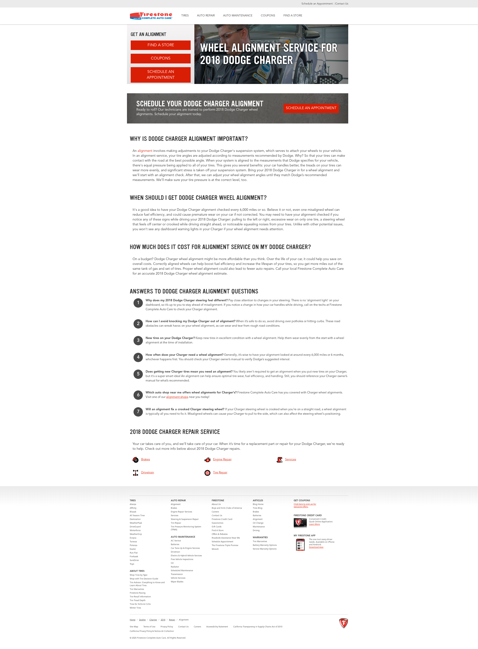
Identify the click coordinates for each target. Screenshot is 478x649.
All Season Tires (137, 516)
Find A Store (161, 45)
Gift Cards (216, 527)
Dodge (142, 620)
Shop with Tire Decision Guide (144, 579)
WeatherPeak (136, 523)
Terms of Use (149, 627)
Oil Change (258, 523)
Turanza (133, 542)
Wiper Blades (177, 582)
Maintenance (259, 527)
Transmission (177, 574)
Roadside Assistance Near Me (226, 538)
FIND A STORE (292, 15)
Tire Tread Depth (137, 601)
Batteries (175, 545)
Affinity (133, 508)
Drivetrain (175, 552)
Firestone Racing (137, 593)
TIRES (185, 15)
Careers (215, 512)
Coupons (160, 58)
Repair (172, 620)
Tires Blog (257, 508)
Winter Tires (135, 608)
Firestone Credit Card (222, 519)
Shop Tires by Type (138, 575)
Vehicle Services (178, 578)
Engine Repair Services (181, 512)
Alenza (133, 504)
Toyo (132, 564)
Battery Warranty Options (265, 545)
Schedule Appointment (222, 542)
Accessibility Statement (217, 627)
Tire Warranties (137, 589)
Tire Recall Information (140, 597)
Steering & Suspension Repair (185, 519)
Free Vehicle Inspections (182, 560)
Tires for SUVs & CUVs (140, 604)
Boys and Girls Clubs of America (227, 508)
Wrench (215, 549)
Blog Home (258, 504)
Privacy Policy (167, 627)
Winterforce (135, 531)
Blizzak (133, 512)
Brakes (174, 508)
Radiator (175, 567)
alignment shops (177, 397)
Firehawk (134, 557)
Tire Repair (176, 523)
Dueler (133, 549)
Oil (172, 563)
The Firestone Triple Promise (225, 546)
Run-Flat (134, 553)
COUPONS (268, 15)
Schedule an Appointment (317, 3)
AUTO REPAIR (206, 15)
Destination (135, 519)
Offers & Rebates (220, 534)
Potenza (133, 546)
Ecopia (133, 538)
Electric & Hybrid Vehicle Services (186, 556)
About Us (216, 504)
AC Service (176, 541)
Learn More (314, 524)
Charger (153, 620)
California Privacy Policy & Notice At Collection (152, 631)
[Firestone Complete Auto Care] (151, 16)
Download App (316, 547)
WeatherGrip (136, 534)
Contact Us (341, 3)
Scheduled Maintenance (182, 571)
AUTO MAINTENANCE (237, 15)
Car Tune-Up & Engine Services (185, 548)
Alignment (176, 504)
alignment (145, 151)
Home (132, 620)
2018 (163, 620)
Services (174, 516)
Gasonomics (217, 523)
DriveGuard (135, 527)
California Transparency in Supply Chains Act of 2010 (257, 627)
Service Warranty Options (265, 549)
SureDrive (134, 560)
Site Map (134, 627)
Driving (256, 531)
